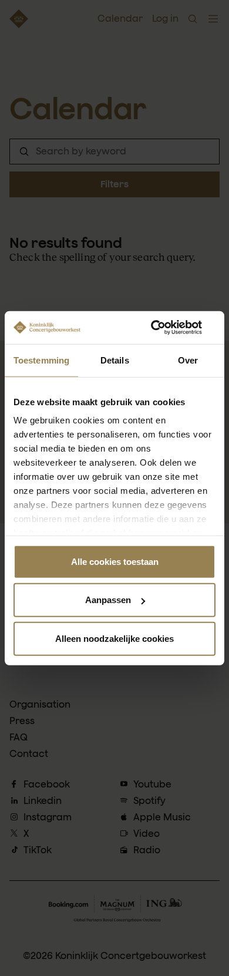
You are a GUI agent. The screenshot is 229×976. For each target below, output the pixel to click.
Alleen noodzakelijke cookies (114, 638)
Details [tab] (114, 360)
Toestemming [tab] (41, 360)
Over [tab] (188, 360)
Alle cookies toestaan (115, 561)
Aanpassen (108, 600)
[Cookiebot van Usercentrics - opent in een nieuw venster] (164, 327)
